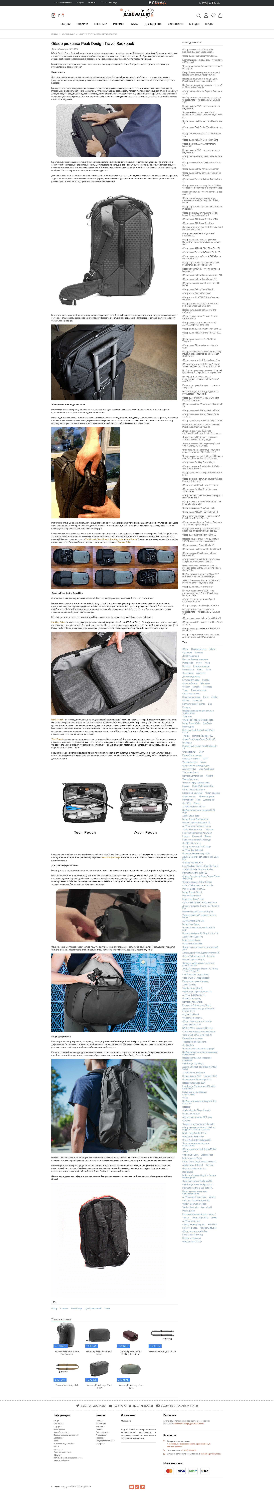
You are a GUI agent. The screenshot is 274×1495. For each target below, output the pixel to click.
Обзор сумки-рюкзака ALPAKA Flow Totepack (199, 340)
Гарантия (58, 1449)
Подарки (82, 24)
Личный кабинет (61, 1461)
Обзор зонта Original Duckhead (196, 293)
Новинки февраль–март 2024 (196, 853)
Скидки (66, 24)
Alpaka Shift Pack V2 (191, 1025)
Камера (186, 786)
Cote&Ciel (186, 803)
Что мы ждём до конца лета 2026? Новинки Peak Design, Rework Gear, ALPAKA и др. (202, 114)
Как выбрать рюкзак (192, 755)
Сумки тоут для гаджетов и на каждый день (200, 948)
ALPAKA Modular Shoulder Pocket (197, 869)
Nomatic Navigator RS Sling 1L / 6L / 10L (200, 933)
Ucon (201, 752)
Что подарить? (189, 752)
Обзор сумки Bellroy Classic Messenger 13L (202, 275)
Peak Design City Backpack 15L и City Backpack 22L (198, 1087)
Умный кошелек (189, 762)
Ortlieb (185, 1098)
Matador (196, 687)
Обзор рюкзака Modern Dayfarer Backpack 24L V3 (202, 92)
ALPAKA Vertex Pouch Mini (194, 1197)
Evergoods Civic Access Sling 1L (197, 1005)
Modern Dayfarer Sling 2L (193, 959)
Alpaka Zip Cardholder (192, 829)
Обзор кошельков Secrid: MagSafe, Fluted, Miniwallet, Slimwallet (201, 503)
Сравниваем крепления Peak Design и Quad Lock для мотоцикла (202, 228)
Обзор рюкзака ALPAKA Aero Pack (198, 508)
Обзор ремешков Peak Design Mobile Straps (199, 1150)
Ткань (185, 690)
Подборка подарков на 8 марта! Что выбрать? (199, 311)
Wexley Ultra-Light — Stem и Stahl (197, 1207)
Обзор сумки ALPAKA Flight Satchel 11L (200, 512)
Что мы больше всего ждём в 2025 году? (198, 929)
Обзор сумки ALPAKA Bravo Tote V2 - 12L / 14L (201, 334)
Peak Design (76, 1309)
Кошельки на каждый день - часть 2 (199, 1214)
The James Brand (190, 772)
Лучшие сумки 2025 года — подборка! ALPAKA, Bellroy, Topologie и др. (199, 438)
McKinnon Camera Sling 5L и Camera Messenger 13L (199, 1176)
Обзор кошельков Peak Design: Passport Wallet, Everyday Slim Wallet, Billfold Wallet (201, 365)
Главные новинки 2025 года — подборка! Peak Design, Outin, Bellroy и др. (201, 426)
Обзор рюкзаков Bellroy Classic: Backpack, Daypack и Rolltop (202, 496)
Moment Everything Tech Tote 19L (197, 1188)
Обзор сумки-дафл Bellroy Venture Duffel (200, 410)
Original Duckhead (190, 1014)
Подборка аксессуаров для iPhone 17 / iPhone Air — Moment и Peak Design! (200, 575)
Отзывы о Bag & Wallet (64, 1443)
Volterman (187, 716)
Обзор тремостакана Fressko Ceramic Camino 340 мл (200, 317)
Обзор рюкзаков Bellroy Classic (197, 882)
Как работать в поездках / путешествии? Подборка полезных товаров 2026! (201, 73)
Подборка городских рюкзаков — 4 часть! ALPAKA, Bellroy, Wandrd (202, 86)
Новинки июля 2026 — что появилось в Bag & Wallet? (201, 107)
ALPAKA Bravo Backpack (193, 1072)
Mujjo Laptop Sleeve (191, 940)
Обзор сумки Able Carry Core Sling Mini (200, 219)
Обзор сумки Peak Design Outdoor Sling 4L (201, 549)
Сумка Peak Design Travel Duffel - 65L (199, 739)
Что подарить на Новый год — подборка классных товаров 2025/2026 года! (201, 451)
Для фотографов (201, 666)
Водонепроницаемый (192, 793)
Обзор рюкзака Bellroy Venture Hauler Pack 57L (202, 157)
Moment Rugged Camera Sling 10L (197, 912)
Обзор (54, 1309)
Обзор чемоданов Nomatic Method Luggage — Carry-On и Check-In (198, 1128)
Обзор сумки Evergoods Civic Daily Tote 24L (202, 421)
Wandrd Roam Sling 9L (192, 988)
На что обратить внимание (195, 659)
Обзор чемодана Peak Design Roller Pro (200, 605)
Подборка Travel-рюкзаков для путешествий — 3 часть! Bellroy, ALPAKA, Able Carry (200, 379)
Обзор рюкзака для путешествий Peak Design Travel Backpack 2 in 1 (200, 214)
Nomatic (186, 666)
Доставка (58, 1438)
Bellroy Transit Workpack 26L (195, 819)
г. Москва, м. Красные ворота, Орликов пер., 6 (188, 1444)
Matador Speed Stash (192, 1241)
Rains (205, 697)
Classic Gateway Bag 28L (193, 1224)
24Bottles (209, 829)
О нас (56, 1441)
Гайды (209, 24)
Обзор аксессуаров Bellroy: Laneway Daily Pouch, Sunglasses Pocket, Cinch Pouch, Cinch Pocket (201, 353)
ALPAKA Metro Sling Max (193, 921)
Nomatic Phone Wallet (192, 1002)
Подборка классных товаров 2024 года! (198, 811)
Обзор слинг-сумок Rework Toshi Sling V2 (201, 329)
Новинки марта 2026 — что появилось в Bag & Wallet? (201, 270)
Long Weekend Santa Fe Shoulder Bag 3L (200, 866)
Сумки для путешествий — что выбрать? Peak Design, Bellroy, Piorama (201, 517)
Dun (210, 704)
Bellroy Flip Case (189, 1228)
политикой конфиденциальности (188, 1424)
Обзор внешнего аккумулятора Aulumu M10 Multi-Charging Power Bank (200, 305)
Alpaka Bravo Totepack (192, 1165)
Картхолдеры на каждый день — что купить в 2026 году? (202, 61)
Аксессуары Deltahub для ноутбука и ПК (200, 953)
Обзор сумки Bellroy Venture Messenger (200, 169)
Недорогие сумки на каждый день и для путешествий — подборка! (200, 392)
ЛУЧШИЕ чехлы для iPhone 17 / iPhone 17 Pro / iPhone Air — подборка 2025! (201, 581)
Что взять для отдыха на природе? (198, 1049)
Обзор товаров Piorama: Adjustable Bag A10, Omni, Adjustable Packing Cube (200, 636)
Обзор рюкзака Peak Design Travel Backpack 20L (198, 234)
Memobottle (187, 800)
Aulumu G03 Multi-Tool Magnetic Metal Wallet (199, 1068)
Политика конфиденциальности (68, 1458)
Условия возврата (62, 1452)
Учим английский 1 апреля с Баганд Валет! (199, 916)
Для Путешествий (93, 1309)
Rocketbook (187, 1172)
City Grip (209, 1165)
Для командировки (191, 676)
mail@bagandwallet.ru (211, 1454)
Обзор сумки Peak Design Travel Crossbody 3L (202, 128)
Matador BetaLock (208, 1228)
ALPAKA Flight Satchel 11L (194, 995)
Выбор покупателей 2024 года (196, 840)
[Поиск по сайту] (198, 16)
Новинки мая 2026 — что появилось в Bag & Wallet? (202, 193)
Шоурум (80, 3)
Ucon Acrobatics (206, 769)
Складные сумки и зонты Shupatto (198, 1124)
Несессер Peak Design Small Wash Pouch (198, 731)
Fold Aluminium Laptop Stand (195, 974)
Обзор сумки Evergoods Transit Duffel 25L (201, 252)
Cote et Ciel (197, 700)
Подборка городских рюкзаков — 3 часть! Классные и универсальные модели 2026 (202, 371)
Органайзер (188, 673)
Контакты (92, 3)
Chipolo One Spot (190, 1155)
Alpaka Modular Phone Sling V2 (196, 1110)
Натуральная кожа (191, 697)
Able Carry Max (189, 769)
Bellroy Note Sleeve (190, 924)
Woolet (212, 1197)
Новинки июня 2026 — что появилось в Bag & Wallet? (201, 151)
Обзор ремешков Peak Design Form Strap (201, 360)
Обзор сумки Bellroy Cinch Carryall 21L (200, 279)
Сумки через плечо (191, 693)
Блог (56, 1446)
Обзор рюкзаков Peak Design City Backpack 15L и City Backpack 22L (197, 51)
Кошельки (100, 24)
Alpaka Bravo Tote (190, 816)
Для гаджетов (153, 24)
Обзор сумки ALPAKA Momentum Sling (200, 140)
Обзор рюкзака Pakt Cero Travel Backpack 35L (201, 134)
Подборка (187, 743)
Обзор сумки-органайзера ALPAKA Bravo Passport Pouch (201, 257)
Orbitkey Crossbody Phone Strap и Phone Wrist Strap (201, 877)
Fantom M (197, 836)
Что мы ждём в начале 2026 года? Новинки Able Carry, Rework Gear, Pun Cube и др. (202, 457)
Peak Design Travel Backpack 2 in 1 (198, 1184)
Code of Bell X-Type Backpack (195, 978)
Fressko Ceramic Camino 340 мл (197, 833)
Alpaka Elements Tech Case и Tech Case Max (200, 858)
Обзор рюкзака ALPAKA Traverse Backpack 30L (202, 405)
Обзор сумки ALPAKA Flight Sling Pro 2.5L (201, 248)
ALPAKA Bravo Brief (191, 1221)
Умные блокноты (190, 779)
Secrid (208, 670)
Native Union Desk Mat (192, 943)
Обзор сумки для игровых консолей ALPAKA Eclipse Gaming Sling (199, 323)
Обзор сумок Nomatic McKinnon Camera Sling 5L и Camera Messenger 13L (201, 560)
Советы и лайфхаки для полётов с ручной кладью (198, 964)
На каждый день (198, 649)
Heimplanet (205, 683)
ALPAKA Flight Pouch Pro (193, 807)
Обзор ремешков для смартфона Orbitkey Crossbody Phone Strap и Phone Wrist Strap (202, 186)
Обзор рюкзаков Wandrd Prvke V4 (198, 545)
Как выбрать (188, 670)
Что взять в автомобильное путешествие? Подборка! (202, 67)
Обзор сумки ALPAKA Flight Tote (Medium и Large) (202, 473)
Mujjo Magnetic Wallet (192, 1158)
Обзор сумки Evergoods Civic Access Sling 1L (202, 180)
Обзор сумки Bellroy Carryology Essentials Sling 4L (201, 174)
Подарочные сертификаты (65, 1435)
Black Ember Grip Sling (192, 1235)
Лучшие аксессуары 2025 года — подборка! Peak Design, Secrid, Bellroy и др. (201, 432)
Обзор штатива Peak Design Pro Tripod (200, 485)
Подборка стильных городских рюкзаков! (196, 1059)
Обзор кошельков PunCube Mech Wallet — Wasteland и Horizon (201, 467)
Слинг (200, 670)
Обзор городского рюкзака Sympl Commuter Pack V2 (198, 600)
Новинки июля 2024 (191, 1076)
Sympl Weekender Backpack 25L (196, 1140)
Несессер (207, 687)
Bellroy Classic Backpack (193, 789)
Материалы (59, 1429)
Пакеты (208, 836)
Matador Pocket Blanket (193, 1136)
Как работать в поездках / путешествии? (194, 1093)
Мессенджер (188, 727)
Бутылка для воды (190, 680)
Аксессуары (175, 24)
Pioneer (197, 803)
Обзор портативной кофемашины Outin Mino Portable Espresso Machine (200, 263)
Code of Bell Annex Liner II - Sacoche (198, 956)
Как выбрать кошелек (192, 1038)
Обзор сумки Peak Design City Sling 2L (199, 56)
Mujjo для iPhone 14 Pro (193, 899)
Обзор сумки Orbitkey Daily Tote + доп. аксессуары (199, 490)
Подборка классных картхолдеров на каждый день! (199, 1053)
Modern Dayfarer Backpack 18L (196, 822)
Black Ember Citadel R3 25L (194, 1133)
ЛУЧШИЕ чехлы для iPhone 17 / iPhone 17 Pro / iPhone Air (200, 970)
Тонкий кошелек (198, 690)
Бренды (194, 24)
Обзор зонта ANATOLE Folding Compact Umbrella (200, 298)
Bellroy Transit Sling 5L (192, 892)
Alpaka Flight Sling (200, 1217)
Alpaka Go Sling (189, 985)
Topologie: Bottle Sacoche (194, 1042)
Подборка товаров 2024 (193, 1083)
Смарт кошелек (212, 793)
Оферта (57, 1455)
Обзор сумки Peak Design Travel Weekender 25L (202, 122)
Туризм (185, 736)
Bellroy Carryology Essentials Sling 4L (199, 1162)
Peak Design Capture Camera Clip (197, 991)
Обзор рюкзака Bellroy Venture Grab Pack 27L (201, 164)
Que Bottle (207, 723)
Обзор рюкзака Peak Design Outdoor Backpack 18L (199, 554)
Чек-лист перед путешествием (196, 783)
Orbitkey (186, 687)
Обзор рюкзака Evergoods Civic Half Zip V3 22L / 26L (202, 623)
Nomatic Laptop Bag (191, 998)
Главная (54, 34)
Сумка (214, 1217)
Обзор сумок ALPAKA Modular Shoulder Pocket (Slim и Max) (200, 399)
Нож (198, 800)
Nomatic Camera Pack (192, 776)
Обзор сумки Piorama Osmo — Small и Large (200, 346)
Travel (107, 1309)
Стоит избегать (189, 683)
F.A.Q (56, 1421)
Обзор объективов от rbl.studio (197, 1021)
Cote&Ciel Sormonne (191, 843)
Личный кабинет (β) (109, 3)
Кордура (186, 707)
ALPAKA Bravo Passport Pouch (196, 826)
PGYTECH (212, 1224)
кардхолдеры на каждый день (196, 765)
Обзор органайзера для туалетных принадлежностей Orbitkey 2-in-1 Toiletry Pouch (200, 200)
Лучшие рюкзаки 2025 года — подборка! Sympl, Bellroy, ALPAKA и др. (201, 444)
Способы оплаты (61, 1432)
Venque (185, 1217)
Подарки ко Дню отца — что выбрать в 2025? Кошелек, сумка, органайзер (200, 540)
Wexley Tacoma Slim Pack (194, 1204)
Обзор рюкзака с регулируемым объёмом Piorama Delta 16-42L (202, 480)
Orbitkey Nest (207, 1155)
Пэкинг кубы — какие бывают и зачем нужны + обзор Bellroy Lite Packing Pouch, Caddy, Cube (201, 567)
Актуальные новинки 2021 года (197, 1117)
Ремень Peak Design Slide (67, 1385)
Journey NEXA (210, 1076)
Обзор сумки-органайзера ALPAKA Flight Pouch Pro (201, 629)
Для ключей (208, 800)
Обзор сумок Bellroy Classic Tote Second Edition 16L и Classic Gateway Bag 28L (201, 529)
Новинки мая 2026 (191, 1114)
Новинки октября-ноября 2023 (196, 1079)
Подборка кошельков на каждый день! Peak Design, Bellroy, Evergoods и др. (200, 80)
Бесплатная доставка (63, 3)
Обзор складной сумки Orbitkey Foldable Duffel (201, 284)
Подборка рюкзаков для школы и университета (198, 712)
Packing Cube (188, 1211)
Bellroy (212, 649)
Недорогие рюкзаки (191, 1238)
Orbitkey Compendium (192, 1018)
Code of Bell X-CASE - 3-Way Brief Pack (199, 902)
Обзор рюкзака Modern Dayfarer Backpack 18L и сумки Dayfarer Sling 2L (202, 523)
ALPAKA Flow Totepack (192, 850)
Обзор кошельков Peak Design (196, 846)
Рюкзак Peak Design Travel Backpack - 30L (199, 747)
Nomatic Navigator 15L (202, 736)
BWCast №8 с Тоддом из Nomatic (197, 1028)
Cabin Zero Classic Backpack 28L (197, 1181)
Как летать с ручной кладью (195, 981)
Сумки (134, 24)
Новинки (100, 1438)
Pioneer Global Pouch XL (193, 889)
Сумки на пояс (189, 796)
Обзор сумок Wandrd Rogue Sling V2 (199, 535)
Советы (205, 680)
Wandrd (209, 776)
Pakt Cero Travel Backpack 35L (196, 1200)
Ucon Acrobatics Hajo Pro (194, 1168)
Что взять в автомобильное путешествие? (195, 1144)
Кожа (207, 663)
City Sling (186, 1120)
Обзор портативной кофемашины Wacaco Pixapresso (202, 207)
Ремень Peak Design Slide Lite (162, 1351)
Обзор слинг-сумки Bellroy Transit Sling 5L (201, 618)
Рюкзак (186, 836)
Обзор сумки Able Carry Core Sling (198, 223)
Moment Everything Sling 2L (194, 873)
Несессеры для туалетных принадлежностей (194, 1192)
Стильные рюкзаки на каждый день (198, 1031)
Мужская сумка (206, 796)
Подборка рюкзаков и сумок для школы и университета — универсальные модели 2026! (201, 99)
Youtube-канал (68, 34)
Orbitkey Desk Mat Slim (192, 862)
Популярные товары (105, 1441)
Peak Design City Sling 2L (193, 1063)
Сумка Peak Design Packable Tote (197, 720)
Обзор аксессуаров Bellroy (195, 1231)
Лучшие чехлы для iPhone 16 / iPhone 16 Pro (200, 907)
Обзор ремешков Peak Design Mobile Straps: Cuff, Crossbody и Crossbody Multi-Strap (201, 242)
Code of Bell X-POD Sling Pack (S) (197, 1035)
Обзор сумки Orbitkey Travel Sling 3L (198, 462)
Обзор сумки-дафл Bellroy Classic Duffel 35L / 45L (200, 415)
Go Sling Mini (188, 1045)
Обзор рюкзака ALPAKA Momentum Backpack (199, 145)
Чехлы (203, 762)
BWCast (186, 700)
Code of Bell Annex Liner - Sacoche (197, 885)
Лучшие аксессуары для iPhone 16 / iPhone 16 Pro (199, 1010)
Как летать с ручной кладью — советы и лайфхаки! (201, 386)
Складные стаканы (191, 759)
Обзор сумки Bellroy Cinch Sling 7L (198, 289)
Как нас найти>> (174, 1447)
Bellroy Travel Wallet (191, 723)
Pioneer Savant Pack (191, 896)
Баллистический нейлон (193, 704)
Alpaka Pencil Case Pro (192, 937)
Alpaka (214, 697)
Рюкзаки (118, 24)
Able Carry (201, 673)
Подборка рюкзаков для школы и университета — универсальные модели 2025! (201, 611)
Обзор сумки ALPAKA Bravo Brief (197, 587)
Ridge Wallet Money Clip (202, 786)
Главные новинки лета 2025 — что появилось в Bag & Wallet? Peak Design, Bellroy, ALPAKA (200, 593)
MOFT (205, 759)
